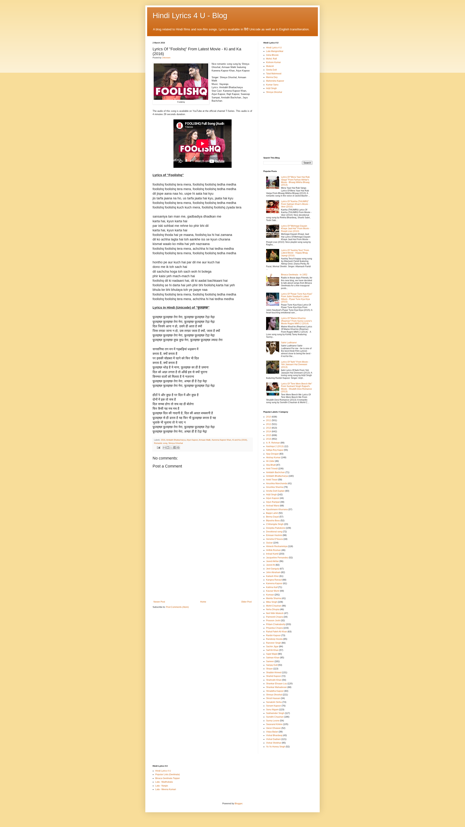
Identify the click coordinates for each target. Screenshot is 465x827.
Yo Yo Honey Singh (275, 746)
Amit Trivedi (272, 468)
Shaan (269, 668)
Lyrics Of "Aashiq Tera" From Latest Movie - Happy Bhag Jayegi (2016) (295, 253)
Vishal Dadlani (273, 739)
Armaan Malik (205, 440)
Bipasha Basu (273, 520)
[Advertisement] (202, 573)
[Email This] (164, 447)
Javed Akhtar (272, 561)
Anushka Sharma (274, 487)
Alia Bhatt (271, 465)
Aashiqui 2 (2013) (275, 446)
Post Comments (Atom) (177, 607)
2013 (268, 428)
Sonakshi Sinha (274, 702)
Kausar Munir (272, 591)
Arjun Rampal (273, 502)
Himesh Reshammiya (276, 546)
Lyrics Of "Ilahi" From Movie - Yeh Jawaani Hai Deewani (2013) (295, 364)
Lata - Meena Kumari (165, 789)
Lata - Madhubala (164, 782)
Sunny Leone (272, 720)
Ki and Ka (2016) (239, 440)
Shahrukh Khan (274, 680)
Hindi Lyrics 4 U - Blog (190, 15)
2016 (163, 440)
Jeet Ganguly (272, 568)
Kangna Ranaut (274, 580)
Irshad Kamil (272, 554)
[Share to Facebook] (175, 447)
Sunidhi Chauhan (275, 717)
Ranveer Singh (273, 643)
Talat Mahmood (273, 73)
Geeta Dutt (271, 70)
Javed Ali (270, 565)
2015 (268, 435)
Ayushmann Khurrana (277, 509)
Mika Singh (271, 602)
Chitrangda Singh (275, 524)
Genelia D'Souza (274, 539)
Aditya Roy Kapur (274, 450)
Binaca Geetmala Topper (167, 778)
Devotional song (274, 531)
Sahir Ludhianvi (289, 342)
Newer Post (159, 602)
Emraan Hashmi (274, 535)
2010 (268, 416)
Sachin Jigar (272, 646)
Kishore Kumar (273, 62)
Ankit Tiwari (272, 479)
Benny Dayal (272, 516)
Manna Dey (272, 77)
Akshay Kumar (273, 457)
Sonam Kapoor (273, 705)
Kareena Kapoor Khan (221, 440)
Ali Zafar (270, 461)
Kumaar (270, 594)
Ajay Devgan (272, 454)
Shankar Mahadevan (276, 687)
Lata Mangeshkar (274, 51)
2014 (268, 431)
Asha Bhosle (272, 55)
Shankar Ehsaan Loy (276, 683)
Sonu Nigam (272, 709)
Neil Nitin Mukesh (275, 613)
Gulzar (269, 542)
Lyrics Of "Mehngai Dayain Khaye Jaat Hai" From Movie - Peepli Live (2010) (295, 228)
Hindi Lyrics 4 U (274, 47)
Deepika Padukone (275, 528)
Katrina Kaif (272, 587)
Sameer (270, 661)
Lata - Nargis (161, 785)
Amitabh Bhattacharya (176, 440)
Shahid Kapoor (273, 676)
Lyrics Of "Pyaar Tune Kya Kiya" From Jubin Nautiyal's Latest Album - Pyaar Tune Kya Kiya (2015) (296, 298)
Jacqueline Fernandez (277, 557)
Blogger (238, 803)
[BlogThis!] (168, 447)
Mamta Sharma (273, 598)
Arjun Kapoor (192, 440)
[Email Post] (158, 447)
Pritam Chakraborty (275, 624)
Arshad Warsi (272, 505)
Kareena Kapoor (274, 583)
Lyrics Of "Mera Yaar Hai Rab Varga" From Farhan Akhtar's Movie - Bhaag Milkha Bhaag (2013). (295, 181)
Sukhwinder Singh (275, 713)
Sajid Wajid (271, 654)
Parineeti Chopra (274, 617)
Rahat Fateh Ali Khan (276, 631)
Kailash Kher (272, 576)
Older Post (246, 602)
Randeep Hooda (274, 639)
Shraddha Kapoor (275, 691)
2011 (268, 420)
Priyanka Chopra (274, 628)
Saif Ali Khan (272, 650)
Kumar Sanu (272, 84)
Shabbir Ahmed (273, 672)
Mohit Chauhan (273, 606)
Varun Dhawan (273, 728)
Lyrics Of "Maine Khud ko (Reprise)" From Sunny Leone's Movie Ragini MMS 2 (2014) (296, 321)
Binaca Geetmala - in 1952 (294, 274)
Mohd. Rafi (271, 58)
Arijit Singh (271, 88)
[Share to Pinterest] (178, 447)
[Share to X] (171, 447)
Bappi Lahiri (272, 513)
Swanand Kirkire (274, 724)
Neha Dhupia (272, 609)
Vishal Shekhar (273, 743)
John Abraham (273, 572)
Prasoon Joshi (273, 620)
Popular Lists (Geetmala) (167, 774)
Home (203, 602)
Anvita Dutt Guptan (275, 491)
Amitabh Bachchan (275, 472)
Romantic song (160, 443)
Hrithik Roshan (273, 550)
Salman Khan (273, 657)
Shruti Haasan (273, 698)
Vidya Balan (272, 731)
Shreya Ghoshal (175, 443)
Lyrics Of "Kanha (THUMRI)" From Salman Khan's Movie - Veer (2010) (295, 204)
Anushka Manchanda (276, 483)
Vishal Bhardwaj (274, 735)
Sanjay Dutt (272, 665)
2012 (268, 424)
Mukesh (270, 66)
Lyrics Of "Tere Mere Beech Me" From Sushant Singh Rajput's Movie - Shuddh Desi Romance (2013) (296, 387)
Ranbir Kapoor (273, 635)
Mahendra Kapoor (275, 81)
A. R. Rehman (273, 442)
